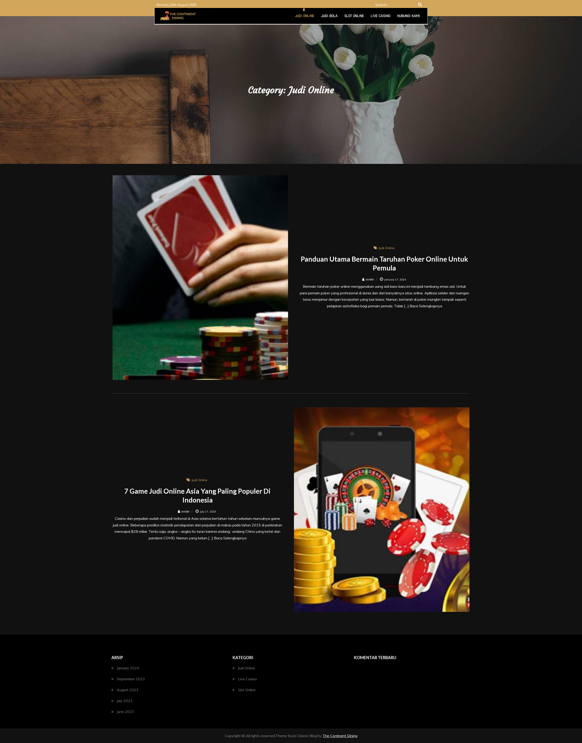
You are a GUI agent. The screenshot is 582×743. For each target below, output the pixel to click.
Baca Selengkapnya (426, 306)
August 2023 (127, 690)
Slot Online (354, 15)
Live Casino (380, 15)
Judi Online (304, 15)
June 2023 (125, 711)
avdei (370, 279)
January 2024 (128, 668)
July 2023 (125, 700)
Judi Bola (329, 15)
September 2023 (131, 679)
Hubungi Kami (408, 15)
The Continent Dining (340, 735)
